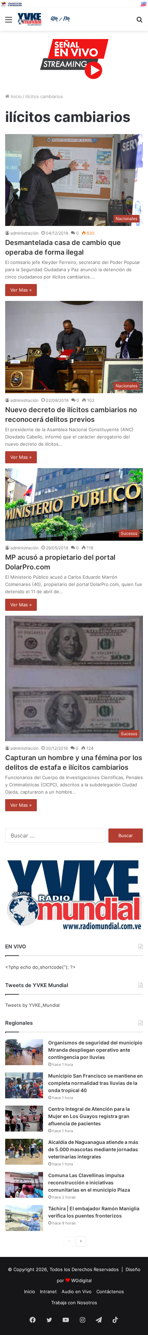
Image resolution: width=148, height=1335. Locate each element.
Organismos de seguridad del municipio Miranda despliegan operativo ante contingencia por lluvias (95, 1050)
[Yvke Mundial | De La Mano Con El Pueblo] (44, 19)
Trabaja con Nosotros (74, 1302)
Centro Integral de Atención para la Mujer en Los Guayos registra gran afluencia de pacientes (89, 1116)
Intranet (48, 1291)
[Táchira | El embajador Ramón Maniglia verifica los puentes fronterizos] (24, 1218)
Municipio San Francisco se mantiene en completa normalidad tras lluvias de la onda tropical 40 (95, 1083)
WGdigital (81, 1280)
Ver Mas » (21, 290)
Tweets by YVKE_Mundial (32, 1005)
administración (24, 233)
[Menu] (8, 22)
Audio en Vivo (77, 1291)
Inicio (15, 96)
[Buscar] (139, 22)
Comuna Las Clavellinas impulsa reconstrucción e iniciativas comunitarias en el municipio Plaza (89, 1182)
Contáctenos (110, 1291)
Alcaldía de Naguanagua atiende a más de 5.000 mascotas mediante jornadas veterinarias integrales (93, 1149)
